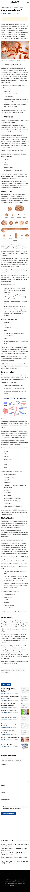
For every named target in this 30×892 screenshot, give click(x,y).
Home (2, 7)
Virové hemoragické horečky (10, 737)
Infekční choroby (6, 744)
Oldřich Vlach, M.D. (6, 727)
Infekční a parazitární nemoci (16, 7)
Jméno (3, 785)
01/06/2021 (13, 712)
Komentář (4, 764)
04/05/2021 (13, 719)
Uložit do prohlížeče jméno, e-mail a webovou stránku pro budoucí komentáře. (15, 807)
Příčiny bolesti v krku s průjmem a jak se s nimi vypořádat (8, 689)
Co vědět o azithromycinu (9, 710)
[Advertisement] (15, 19)
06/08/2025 (13, 707)
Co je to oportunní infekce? (9, 717)
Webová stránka (5, 799)
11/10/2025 (13, 700)
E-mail (3, 792)
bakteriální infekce (9, 670)
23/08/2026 (14, 863)
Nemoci (7, 7)
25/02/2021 (14, 734)
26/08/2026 (11, 846)
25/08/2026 (8, 850)
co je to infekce (20, 670)
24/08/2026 (4, 858)
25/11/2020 (16, 13)
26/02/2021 (14, 727)
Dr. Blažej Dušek (7, 13)
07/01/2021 (13, 739)
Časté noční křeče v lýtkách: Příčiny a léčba (14, 857)
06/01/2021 (13, 746)
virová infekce (5, 672)
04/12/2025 (13, 693)
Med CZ (15, 2)
